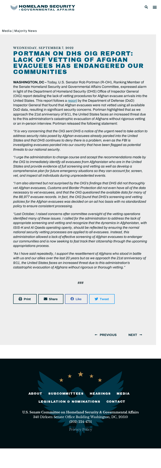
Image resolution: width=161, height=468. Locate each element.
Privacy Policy (80, 429)
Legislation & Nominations (69, 401)
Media (7, 30)
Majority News (25, 30)
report (72, 101)
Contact (116, 401)
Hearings (100, 393)
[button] (146, 7)
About (35, 393)
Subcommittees (66, 393)
